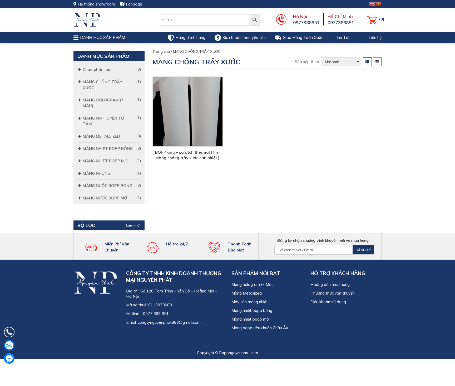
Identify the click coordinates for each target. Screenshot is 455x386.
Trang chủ (161, 51)
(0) (373, 20)
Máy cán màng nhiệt (250, 301)
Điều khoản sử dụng (328, 301)
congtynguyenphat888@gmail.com (169, 322)
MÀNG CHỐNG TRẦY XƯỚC (102, 84)
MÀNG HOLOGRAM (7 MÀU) (103, 102)
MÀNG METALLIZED (101, 136)
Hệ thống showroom (96, 4)
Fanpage (134, 4)
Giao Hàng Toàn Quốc (303, 37)
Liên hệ (375, 37)
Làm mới (133, 225)
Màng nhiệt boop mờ (250, 319)
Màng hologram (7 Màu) (253, 284)
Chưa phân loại (97, 69)
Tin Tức (343, 37)
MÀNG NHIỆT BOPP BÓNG (108, 148)
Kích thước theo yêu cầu (244, 37)
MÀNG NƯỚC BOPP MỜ (105, 197)
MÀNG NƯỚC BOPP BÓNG (107, 185)
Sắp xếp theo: (307, 61)
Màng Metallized (246, 293)
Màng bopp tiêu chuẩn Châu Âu (259, 327)
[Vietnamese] (378, 3)
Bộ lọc (86, 225)
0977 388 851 (156, 313)
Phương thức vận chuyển (332, 293)
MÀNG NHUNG (96, 173)
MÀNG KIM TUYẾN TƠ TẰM (103, 121)
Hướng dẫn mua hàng (330, 284)
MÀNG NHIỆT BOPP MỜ (105, 160)
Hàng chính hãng (190, 37)
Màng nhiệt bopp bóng (251, 310)
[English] (372, 3)
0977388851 (306, 22)
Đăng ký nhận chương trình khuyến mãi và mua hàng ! (323, 240)
